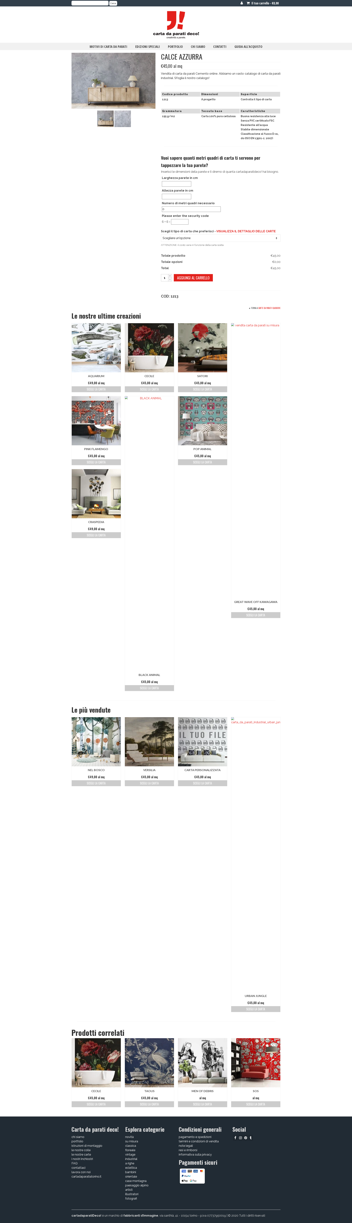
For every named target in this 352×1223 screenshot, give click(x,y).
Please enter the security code (185, 216)
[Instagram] (240, 1138)
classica (130, 1145)
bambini (130, 1172)
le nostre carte (81, 1154)
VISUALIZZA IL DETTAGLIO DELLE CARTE (246, 231)
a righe (129, 1163)
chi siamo (78, 1137)
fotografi (131, 1198)
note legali (186, 1145)
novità (129, 1137)
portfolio (77, 1141)
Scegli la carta (96, 389)
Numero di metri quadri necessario (188, 203)
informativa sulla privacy (195, 1154)
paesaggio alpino (136, 1185)
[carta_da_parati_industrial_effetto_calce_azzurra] (105, 118)
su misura (131, 1141)
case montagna (135, 1181)
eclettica (131, 1167)
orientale (131, 1176)
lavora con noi (81, 1172)
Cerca (113, 3)
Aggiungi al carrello (193, 277)
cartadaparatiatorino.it (86, 1176)
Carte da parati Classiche (269, 308)
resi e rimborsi (188, 1150)
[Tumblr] (250, 1138)
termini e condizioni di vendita (199, 1141)
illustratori (131, 1194)
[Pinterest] (245, 1138)
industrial (131, 1159)
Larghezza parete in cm (180, 178)
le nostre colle (81, 1150)
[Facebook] (235, 1138)
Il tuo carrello (265, 3)
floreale (130, 1150)
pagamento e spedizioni (195, 1137)
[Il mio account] (242, 3)
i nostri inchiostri (82, 1159)
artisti (129, 1189)
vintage (130, 1154)
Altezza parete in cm (177, 190)
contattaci (78, 1167)
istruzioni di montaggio (87, 1145)
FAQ (75, 1163)
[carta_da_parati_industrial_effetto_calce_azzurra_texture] (122, 118)
